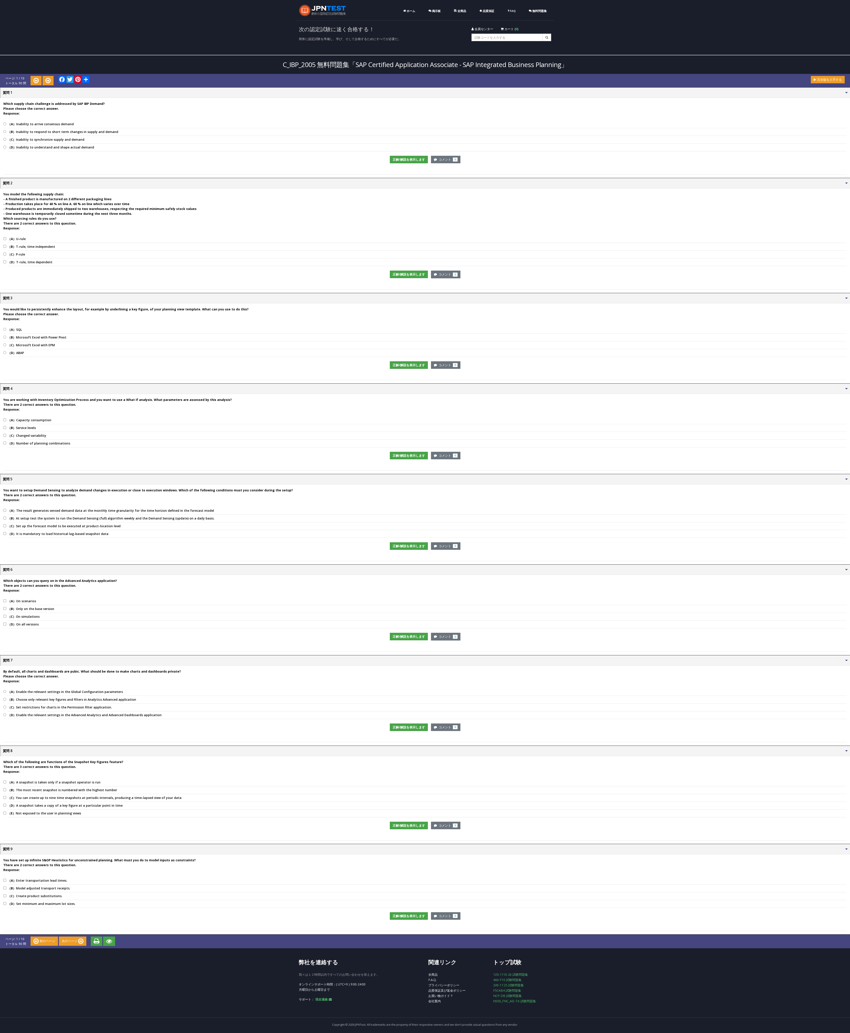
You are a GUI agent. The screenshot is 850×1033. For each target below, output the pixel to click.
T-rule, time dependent (30, 262)
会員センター (483, 29)
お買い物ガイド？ (440, 996)
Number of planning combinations (39, 443)
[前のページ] (36, 80)
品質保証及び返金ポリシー (447, 990)
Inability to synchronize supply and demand (46, 139)
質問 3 (7, 298)
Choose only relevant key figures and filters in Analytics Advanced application (72, 699)
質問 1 (7, 92)
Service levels (22, 428)
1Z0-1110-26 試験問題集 (510, 974)
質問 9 (7, 849)
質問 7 (7, 660)
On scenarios (22, 601)
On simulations (24, 616)
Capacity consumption (29, 420)
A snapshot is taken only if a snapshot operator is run (54, 782)
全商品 (433, 974)
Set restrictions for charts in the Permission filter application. (60, 707)
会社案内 (434, 1001)
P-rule (16, 254)
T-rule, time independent (31, 246)
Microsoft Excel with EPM (31, 345)
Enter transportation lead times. (37, 880)
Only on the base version (31, 609)
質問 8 (7, 750)
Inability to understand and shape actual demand (51, 147)
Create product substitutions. (35, 896)
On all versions (23, 624)
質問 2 (7, 183)
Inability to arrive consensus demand (41, 124)
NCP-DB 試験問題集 (507, 996)
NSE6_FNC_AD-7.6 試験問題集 (514, 1001)
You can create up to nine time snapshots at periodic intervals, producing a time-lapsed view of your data (95, 798)
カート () (511, 29)
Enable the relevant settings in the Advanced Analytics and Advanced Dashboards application (85, 715)
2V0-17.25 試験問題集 (508, 985)
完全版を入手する (829, 79)
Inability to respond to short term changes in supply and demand (63, 132)
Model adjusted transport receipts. (39, 888)
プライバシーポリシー (443, 985)
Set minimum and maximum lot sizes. (41, 904)
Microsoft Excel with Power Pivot (37, 337)
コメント (446, 159)
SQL (15, 329)
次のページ (70, 941)
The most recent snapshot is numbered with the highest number (62, 790)
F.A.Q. (432, 980)
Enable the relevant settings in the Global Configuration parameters (65, 692)
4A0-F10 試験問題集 (507, 980)
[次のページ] (48, 80)
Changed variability (27, 435)
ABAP (16, 353)
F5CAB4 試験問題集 (507, 990)
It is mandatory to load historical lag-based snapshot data (58, 534)
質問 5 (7, 479)
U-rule (17, 239)
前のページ (47, 941)
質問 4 (7, 388)
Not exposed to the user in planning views (44, 813)
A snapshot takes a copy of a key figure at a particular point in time (65, 805)
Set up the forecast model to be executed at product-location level (64, 526)
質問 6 (7, 569)
